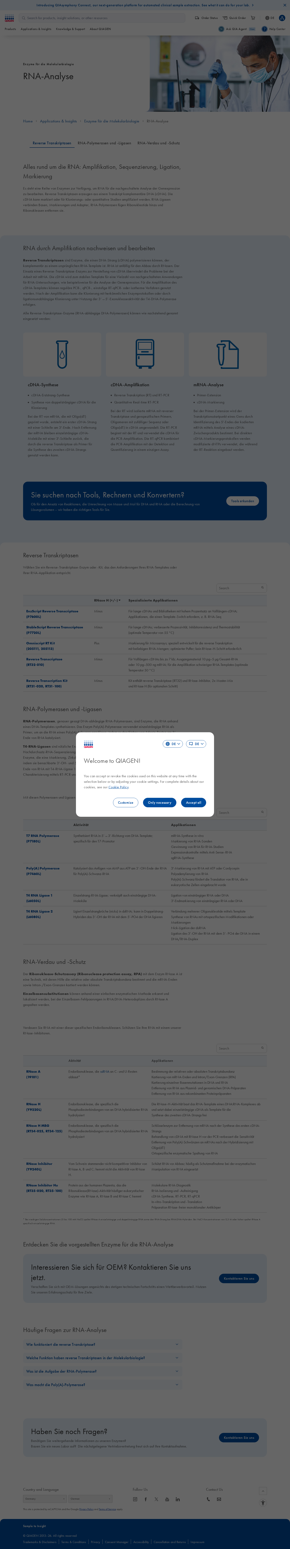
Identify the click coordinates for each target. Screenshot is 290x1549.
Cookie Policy (119, 787)
